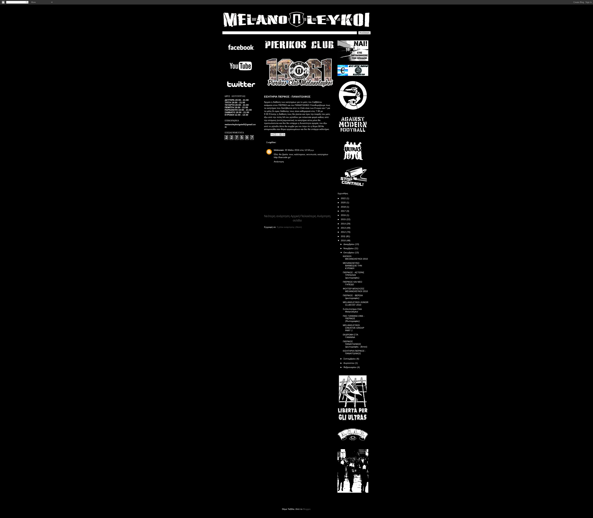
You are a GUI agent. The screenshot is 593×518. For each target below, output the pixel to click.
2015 (343, 219)
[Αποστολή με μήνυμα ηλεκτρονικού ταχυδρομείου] (271, 134)
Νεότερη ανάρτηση (277, 216)
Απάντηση (279, 161)
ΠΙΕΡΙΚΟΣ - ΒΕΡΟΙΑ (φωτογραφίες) (353, 296)
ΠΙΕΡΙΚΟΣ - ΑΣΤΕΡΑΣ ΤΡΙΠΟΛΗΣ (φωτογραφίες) (353, 275)
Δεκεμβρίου (349, 244)
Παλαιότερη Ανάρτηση (315, 216)
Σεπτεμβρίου (349, 358)
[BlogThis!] (274, 134)
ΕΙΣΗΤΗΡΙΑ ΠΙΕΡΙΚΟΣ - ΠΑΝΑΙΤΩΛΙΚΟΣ (354, 352)
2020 (343, 202)
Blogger (306, 509)
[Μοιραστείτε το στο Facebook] (280, 134)
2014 (343, 223)
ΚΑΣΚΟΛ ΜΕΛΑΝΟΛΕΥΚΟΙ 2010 (355, 257)
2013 (343, 228)
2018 (343, 207)
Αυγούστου (349, 363)
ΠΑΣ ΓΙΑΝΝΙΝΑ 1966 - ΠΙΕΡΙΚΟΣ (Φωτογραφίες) (353, 318)
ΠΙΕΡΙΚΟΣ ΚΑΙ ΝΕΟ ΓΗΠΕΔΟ (352, 283)
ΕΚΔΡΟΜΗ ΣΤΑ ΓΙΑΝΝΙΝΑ (350, 335)
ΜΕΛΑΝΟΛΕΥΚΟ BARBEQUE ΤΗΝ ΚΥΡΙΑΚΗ (352, 265)
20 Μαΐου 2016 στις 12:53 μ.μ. (299, 150)
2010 (343, 240)
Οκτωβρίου (349, 252)
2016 (343, 215)
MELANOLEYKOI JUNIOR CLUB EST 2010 (355, 303)
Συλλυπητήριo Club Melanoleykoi (352, 310)
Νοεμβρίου (348, 248)
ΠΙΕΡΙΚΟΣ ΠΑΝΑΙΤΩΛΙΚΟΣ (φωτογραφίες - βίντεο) (355, 344)
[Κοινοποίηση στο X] (277, 134)
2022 (343, 198)
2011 (343, 236)
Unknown (279, 150)
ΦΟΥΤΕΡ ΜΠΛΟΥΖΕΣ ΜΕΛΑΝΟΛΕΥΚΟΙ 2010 (355, 289)
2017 (343, 211)
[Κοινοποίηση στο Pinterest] (283, 134)
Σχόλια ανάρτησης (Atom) (289, 227)
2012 (343, 232)
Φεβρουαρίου (350, 367)
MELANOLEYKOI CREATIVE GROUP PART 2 (353, 328)
